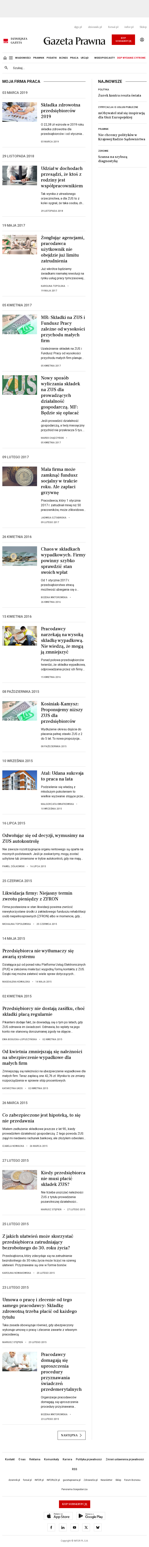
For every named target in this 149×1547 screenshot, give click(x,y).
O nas (22, 1459)
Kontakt (10, 1459)
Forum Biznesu (132, 1480)
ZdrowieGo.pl (91, 1480)
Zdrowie (103, 151)
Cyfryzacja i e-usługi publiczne (118, 107)
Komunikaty (51, 1459)
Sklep (143, 27)
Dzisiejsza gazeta (19, 41)
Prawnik (103, 129)
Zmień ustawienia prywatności (125, 1459)
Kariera (67, 1459)
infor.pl (129, 27)
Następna (69, 1435)
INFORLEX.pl (53, 1480)
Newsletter (106, 1480)
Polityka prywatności (89, 1459)
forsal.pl (113, 27)
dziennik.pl (95, 27)
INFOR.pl (39, 1480)
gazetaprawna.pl (72, 1480)
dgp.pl (78, 27)
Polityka (103, 89)
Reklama (34, 1459)
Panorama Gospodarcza (74, 1489)
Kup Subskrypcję (123, 40)
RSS (74, 1469)
